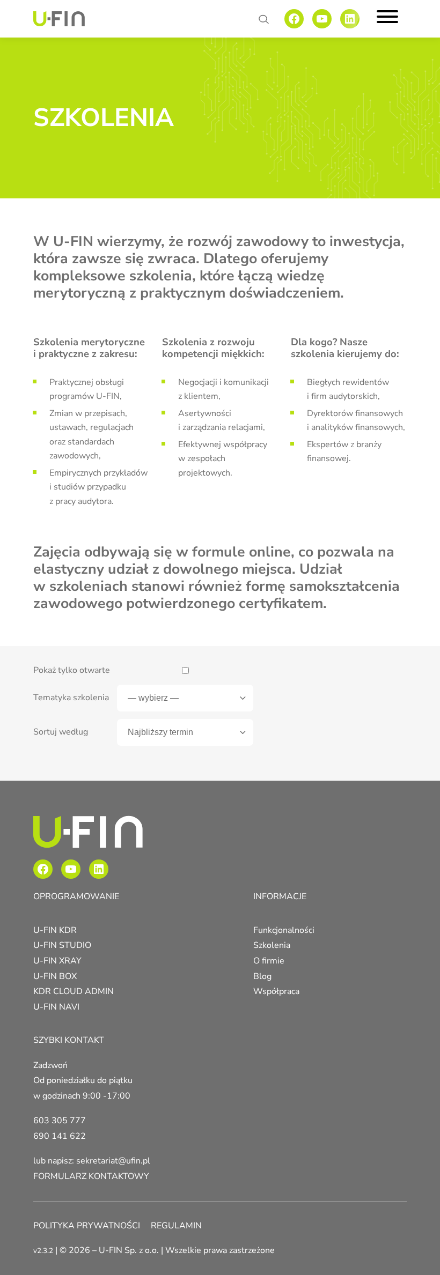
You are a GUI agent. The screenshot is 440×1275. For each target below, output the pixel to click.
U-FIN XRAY (57, 961)
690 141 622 (59, 1136)
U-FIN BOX (55, 976)
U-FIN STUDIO (62, 945)
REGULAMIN (176, 1226)
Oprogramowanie (76, 896)
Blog (262, 976)
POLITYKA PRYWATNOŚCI (86, 1226)
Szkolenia (271, 945)
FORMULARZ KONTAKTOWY (91, 1176)
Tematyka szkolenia (71, 697)
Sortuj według (60, 732)
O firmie (268, 961)
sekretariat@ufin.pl (113, 1161)
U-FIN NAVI (56, 1007)
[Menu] (387, 19)
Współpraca (276, 991)
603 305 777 (59, 1120)
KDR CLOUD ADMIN (73, 991)
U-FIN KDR (55, 930)
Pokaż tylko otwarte (71, 670)
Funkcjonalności (283, 930)
